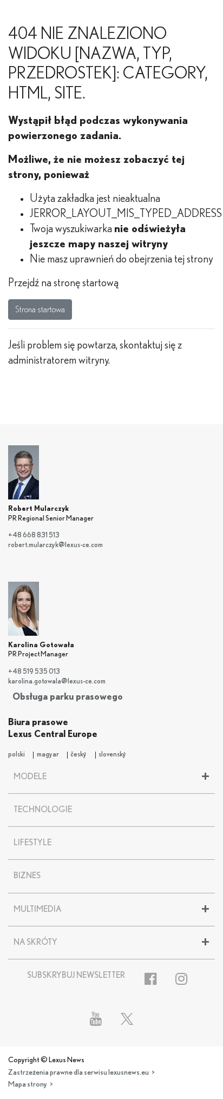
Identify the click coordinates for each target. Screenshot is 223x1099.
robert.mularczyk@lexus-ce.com (55, 545)
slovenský (112, 754)
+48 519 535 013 (34, 671)
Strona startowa (40, 309)
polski (16, 754)
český (78, 754)
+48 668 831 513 (34, 535)
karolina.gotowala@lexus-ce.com (57, 681)
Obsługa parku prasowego (67, 696)
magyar (48, 754)
